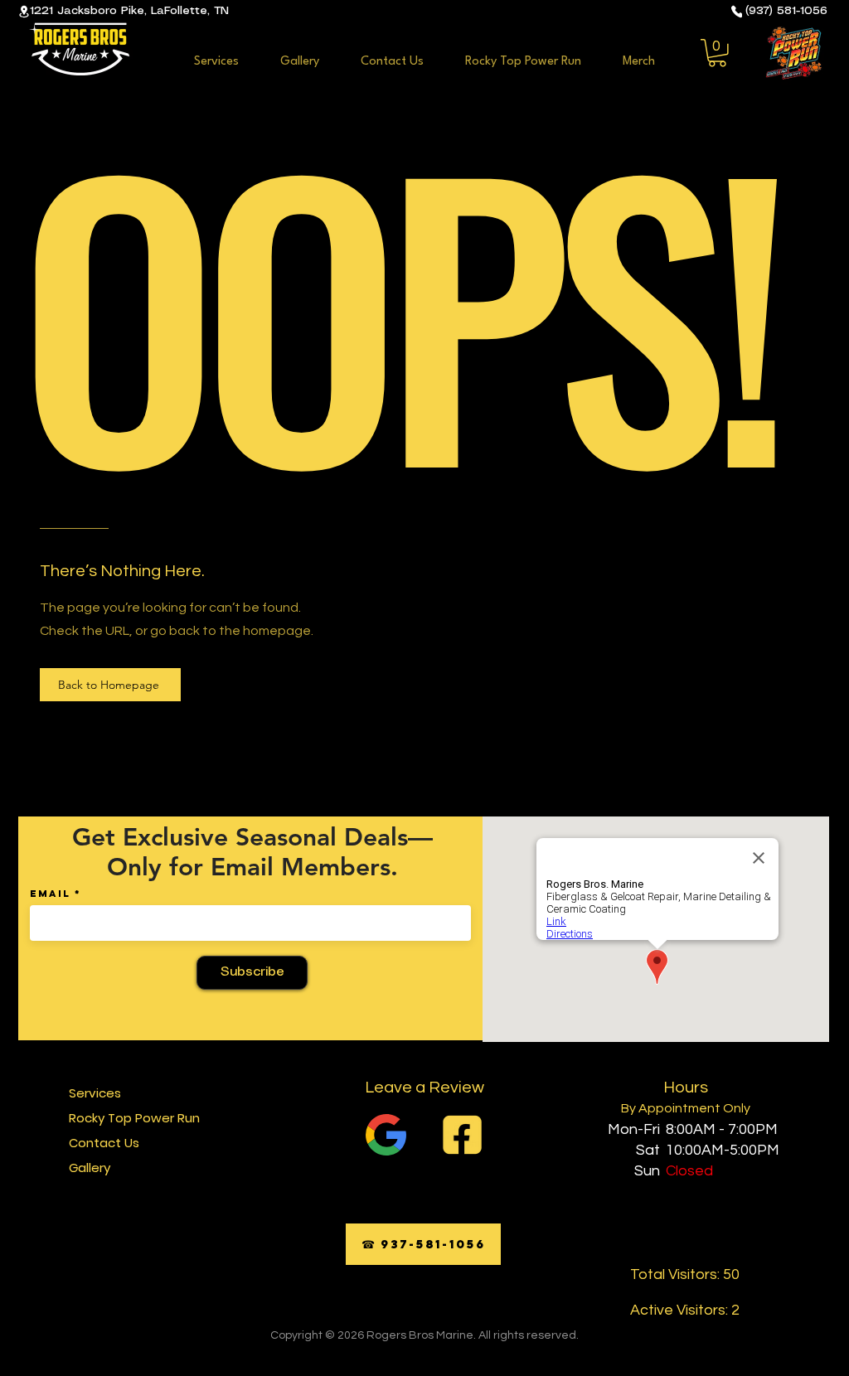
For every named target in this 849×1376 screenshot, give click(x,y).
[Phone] (736, 11)
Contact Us (104, 1142)
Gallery (89, 1167)
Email (50, 893)
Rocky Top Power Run (132, 1117)
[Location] (23, 11)
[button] (717, 53)
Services (95, 1093)
